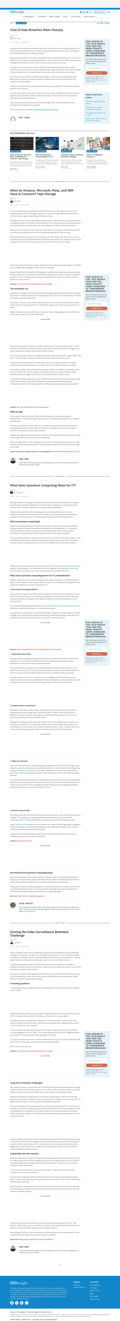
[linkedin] (84, 12)
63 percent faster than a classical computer (61, 606)
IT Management (28, 16)
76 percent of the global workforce (28, 824)
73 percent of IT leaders (31, 677)
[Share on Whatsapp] (109, 23)
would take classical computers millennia (45, 533)
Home (11, 23)
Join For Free (96, 73)
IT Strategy (41, 16)
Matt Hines (17, 38)
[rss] (87, 12)
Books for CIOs (89, 16)
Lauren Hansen (91, 167)
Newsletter (100, 12)
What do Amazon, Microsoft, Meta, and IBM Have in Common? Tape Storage (20, 157)
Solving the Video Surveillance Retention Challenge (72, 156)
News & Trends (54, 16)
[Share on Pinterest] (106, 23)
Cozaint (18, 990)
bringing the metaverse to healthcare (23, 770)
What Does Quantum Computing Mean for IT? (45, 156)
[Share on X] (104, 23)
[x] (91, 12)
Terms (105, 80)
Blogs (65, 16)
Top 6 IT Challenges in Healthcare (95, 156)
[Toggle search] (109, 12)
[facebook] (81, 12)
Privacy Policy (91, 81)
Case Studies (75, 16)
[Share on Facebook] (101, 23)
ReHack (32, 911)
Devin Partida (40, 167)
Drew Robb (13, 168)
